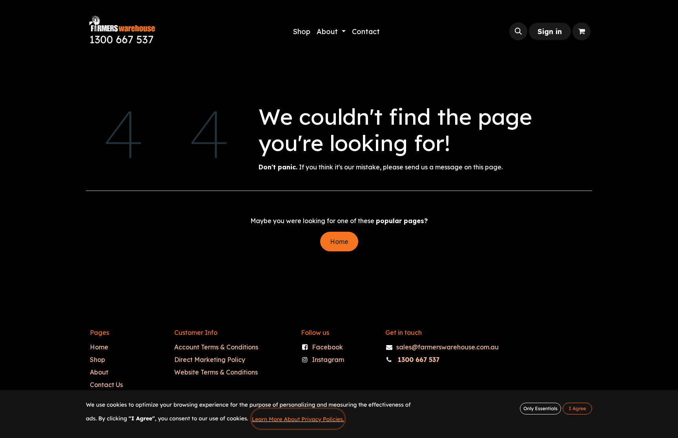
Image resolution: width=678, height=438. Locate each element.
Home (339, 241)
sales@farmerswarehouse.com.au (447, 347)
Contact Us (106, 385)
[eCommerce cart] (581, 31)
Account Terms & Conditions (216, 347)
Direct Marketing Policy (209, 359)
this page (487, 167)
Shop (97, 359)
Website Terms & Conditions (216, 372)
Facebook (327, 347)
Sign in (550, 31)
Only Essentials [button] (540, 408)
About (99, 372)
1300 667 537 (418, 359)
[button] (518, 31)
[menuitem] (301, 31)
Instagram (328, 359)
